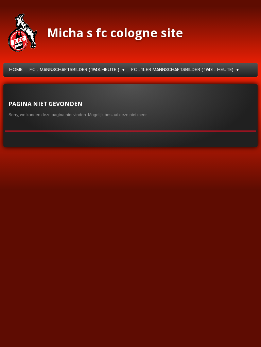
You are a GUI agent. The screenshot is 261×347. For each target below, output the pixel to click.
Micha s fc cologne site (115, 33)
